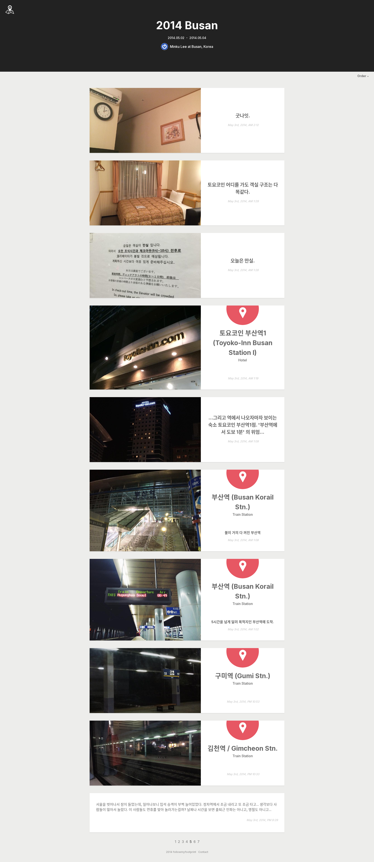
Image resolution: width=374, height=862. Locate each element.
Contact (203, 852)
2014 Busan (187, 25)
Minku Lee (178, 46)
